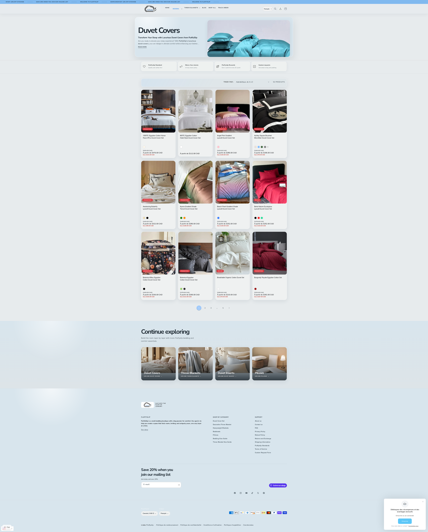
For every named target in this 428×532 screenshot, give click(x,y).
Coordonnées (248, 525)
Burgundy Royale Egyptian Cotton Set (268, 277)
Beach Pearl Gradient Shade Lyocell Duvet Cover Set (227, 207)
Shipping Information (262, 442)
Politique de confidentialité (190, 525)
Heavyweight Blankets (220, 428)
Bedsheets (216, 431)
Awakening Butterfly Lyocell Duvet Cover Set (151, 207)
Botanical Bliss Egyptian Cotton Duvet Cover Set (151, 278)
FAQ (256, 428)
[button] (177, 9)
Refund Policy (260, 435)
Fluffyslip (150, 525)
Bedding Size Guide (220, 438)
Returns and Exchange (263, 438)
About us (258, 421)
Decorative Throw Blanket (222, 424)
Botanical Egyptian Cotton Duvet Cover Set (188, 278)
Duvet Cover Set (218, 421)
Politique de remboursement (167, 525)
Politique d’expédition (232, 525)
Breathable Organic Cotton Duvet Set (230, 277)
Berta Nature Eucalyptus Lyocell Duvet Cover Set (263, 207)
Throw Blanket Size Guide (222, 442)
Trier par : (229, 82)
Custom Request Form (263, 452)
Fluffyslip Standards (262, 445)
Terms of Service (261, 449)
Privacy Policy (260, 431)
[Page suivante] (229, 307)
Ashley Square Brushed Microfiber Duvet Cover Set (264, 136)
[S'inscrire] (178, 485)
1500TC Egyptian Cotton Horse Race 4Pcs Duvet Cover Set (154, 136)
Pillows (215, 435)
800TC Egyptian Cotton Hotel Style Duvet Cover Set (190, 136)
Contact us (258, 424)
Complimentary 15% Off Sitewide (94, 2)
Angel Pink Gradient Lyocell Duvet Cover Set (226, 136)
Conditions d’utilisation (213, 525)
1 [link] (199, 308)
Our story (144, 430)
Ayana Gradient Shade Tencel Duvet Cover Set (188, 207)
